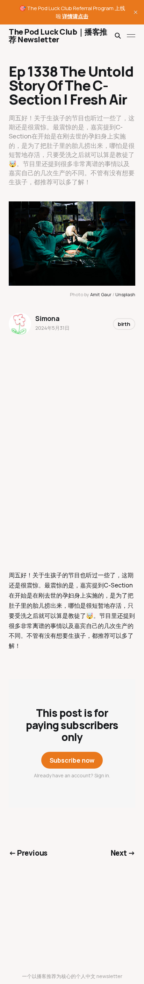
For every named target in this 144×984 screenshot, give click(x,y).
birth (124, 324)
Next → (123, 853)
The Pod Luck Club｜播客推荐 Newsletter (58, 35)
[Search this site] (118, 35)
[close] (135, 12)
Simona (47, 318)
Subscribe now (72, 760)
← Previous (28, 853)
